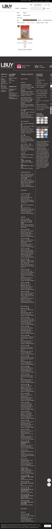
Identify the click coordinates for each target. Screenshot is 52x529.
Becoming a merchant (4, 81)
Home (17, 8)
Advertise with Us (4, 84)
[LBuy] (7, 6)
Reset (46, 22)
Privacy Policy (4, 88)
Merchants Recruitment (4, 86)
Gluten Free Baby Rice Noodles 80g (24, 43)
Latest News (46, 1)
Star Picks (41, 1)
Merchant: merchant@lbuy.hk (13, 98)
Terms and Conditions (3, 91)
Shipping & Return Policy (13, 78)
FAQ (10, 82)
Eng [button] (48, 8)
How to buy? (12, 80)
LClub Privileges (3, 79)
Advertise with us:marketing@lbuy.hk (14, 95)
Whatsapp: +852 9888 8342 (13, 89)
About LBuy (3, 76)
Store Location (35, 1)
